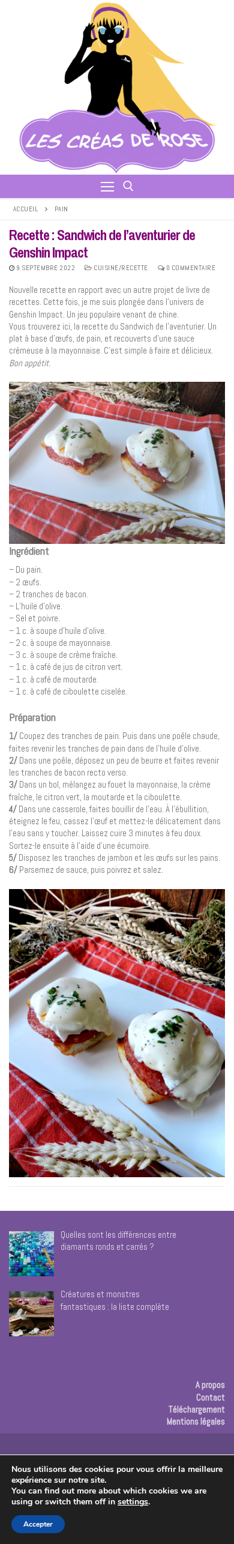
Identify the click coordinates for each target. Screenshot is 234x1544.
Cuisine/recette (120, 268)
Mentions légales (196, 1421)
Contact (210, 1397)
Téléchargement (197, 1409)
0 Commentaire (189, 268)
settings (133, 1502)
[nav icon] (107, 186)
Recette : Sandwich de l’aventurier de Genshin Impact (102, 243)
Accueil (25, 209)
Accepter (38, 1524)
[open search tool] (128, 186)
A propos (210, 1384)
